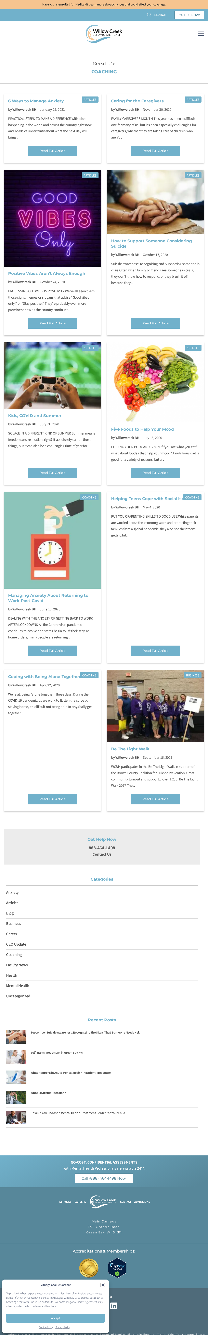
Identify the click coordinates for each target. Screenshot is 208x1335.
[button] (103, 1285)
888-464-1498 (102, 848)
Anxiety (12, 892)
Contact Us (101, 854)
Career (11, 934)
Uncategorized (18, 996)
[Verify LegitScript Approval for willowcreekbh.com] (119, 1268)
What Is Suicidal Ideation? (48, 1093)
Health (11, 975)
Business (192, 675)
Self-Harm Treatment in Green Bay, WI (56, 1052)
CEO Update (16, 944)
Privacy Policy (62, 1327)
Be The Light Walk (130, 749)
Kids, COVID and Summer (34, 415)
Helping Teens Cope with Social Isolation (153, 498)
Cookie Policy (46, 1327)
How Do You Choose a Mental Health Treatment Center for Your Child (77, 1113)
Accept (55, 1318)
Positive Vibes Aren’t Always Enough (46, 273)
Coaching (89, 497)
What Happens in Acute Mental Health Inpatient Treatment (71, 1073)
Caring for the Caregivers (137, 101)
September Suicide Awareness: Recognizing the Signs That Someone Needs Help (85, 1032)
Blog (10, 913)
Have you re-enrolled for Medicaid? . (104, 4)
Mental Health (17, 986)
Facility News (17, 965)
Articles (90, 100)
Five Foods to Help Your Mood (142, 429)
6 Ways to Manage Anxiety (36, 101)
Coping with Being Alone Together (44, 676)
